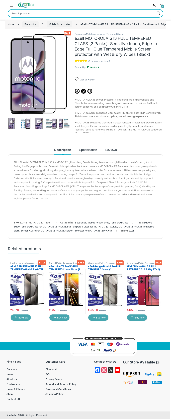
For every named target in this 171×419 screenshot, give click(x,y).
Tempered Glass (114, 34)
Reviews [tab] (111, 150)
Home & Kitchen (16, 389)
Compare (12, 369)
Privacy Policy (53, 379)
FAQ (47, 374)
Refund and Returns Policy (60, 384)
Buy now (23, 317)
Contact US (13, 399)
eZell (131, 230)
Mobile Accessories (59, 24)
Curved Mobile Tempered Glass (63, 263)
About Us (12, 379)
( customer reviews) (99, 61)
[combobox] (80, 13)
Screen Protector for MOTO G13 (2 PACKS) (88, 230)
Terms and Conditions (58, 389)
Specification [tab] (88, 150)
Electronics (30, 24)
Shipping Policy (54, 394)
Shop (10, 394)
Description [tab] (62, 150)
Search (158, 13)
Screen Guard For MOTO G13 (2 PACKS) (42, 230)
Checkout (51, 369)
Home (11, 24)
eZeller (13, 415)
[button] (66, 36)
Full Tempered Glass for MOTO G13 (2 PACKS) (92, 226)
